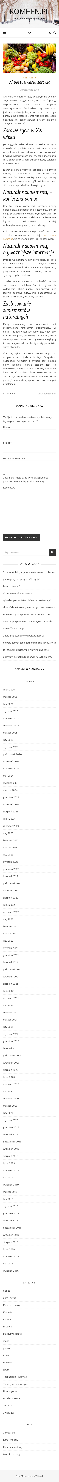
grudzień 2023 (11, 797)
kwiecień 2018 (11, 1270)
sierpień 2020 (10, 1069)
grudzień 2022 (11, 868)
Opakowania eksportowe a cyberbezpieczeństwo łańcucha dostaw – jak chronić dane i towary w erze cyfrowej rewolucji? (29, 600)
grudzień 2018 (11, 1213)
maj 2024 (8, 775)
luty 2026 (8, 703)
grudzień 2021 (11, 955)
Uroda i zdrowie (11, 1398)
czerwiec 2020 (11, 1084)
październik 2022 (12, 883)
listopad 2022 (10, 876)
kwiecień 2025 (11, 725)
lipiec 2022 (9, 904)
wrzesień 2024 (11, 761)
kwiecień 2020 (11, 1098)
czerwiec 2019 (11, 1170)
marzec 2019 (10, 1191)
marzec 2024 (10, 790)
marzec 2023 (10, 847)
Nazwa (7, 427)
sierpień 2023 (10, 811)
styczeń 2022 (10, 947)
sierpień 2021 (10, 983)
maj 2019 (8, 1177)
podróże (7, 1348)
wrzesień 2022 (11, 890)
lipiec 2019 (9, 1163)
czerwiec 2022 (11, 911)
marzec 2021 (10, 1019)
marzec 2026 (10, 696)
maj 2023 (8, 833)
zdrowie (7, 1405)
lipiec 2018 (9, 1249)
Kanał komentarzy (13, 1446)
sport (6, 1369)
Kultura (7, 1319)
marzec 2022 (10, 933)
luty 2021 (8, 1026)
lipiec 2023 (9, 818)
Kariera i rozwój (11, 1305)
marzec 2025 (10, 732)
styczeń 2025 (10, 746)
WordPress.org (11, 1454)
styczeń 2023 (10, 861)
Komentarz (9, 487)
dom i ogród (9, 1297)
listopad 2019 (10, 1134)
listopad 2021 (10, 962)
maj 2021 (8, 1005)
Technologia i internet (15, 1376)
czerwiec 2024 (11, 768)
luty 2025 (8, 739)
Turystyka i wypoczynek (16, 1383)
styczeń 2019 (10, 1206)
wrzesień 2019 (11, 1148)
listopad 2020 (10, 1048)
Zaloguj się (9, 1432)
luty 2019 (8, 1198)
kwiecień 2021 (11, 1012)
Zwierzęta (8, 1412)
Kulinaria (29, 77)
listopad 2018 (10, 1220)
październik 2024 (12, 754)
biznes (6, 1290)
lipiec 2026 (9, 689)
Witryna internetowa (14, 458)
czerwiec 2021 (11, 998)
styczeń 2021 (10, 1033)
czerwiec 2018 (11, 1256)
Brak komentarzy (47, 393)
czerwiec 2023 (11, 825)
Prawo (6, 1355)
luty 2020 (8, 1112)
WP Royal (38, 1476)
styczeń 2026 (10, 711)
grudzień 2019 (11, 1127)
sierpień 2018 (10, 1242)
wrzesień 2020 (11, 1062)
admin (12, 393)
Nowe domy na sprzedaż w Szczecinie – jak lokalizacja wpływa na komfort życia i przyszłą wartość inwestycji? (27, 621)
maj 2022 (8, 919)
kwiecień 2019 (11, 1184)
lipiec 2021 (9, 990)
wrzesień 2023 (11, 804)
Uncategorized (11, 1391)
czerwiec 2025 (11, 718)
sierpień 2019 (10, 1155)
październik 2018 (12, 1227)
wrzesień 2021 (11, 976)
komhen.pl (29, 11)
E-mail (7, 442)
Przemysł (8, 1362)
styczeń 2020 (10, 1120)
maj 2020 (8, 1091)
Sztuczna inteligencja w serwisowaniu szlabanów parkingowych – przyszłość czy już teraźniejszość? (29, 579)
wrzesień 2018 (11, 1234)
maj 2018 (8, 1263)
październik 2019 (12, 1141)
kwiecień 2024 (11, 782)
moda (6, 1340)
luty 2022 (8, 940)
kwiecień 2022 (11, 926)
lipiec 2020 (9, 1077)
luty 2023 (8, 854)
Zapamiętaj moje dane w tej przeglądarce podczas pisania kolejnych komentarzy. (25, 479)
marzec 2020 (10, 1105)
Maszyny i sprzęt (12, 1333)
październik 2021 (12, 969)
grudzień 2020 (11, 1041)
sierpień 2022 (10, 897)
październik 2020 (12, 1055)
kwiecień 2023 (11, 840)
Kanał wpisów (10, 1439)
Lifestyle (7, 1326)
